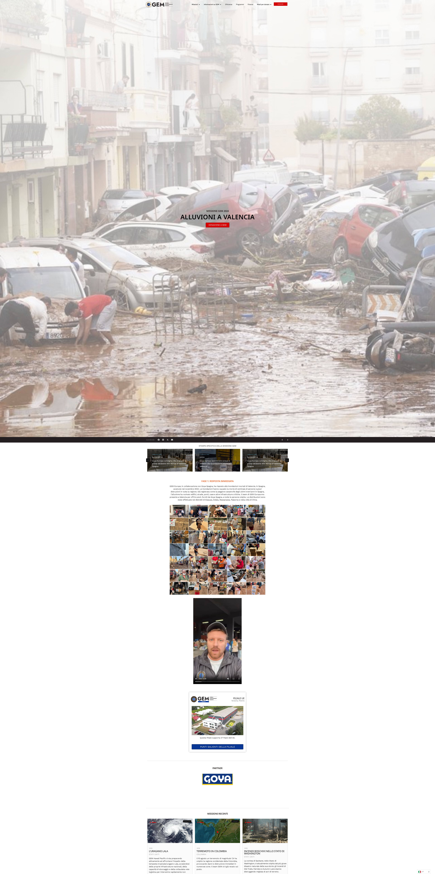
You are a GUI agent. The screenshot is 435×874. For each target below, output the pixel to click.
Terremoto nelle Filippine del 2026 (216, 852)
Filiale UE (238, 698)
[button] (158, 439)
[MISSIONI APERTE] (199, 4)
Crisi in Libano (253, 851)
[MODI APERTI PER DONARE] (271, 4)
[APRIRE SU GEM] (220, 4)
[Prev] (283, 440)
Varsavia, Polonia (237, 701)
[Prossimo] (287, 440)
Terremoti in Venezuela (164, 851)
